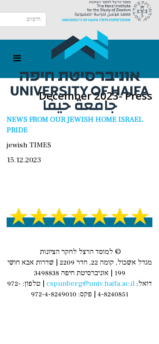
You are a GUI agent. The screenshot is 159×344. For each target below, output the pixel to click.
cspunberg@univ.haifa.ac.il (90, 283)
